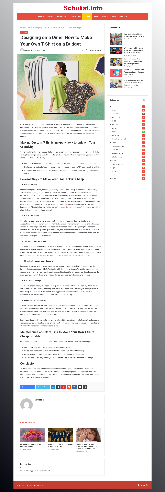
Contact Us (123, 16)
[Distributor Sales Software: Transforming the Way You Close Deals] (116, 73)
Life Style (87, 16)
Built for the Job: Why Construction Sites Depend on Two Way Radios (134, 61)
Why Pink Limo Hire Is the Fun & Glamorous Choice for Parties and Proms (133, 50)
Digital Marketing (117, 146)
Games (114, 160)
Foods (113, 171)
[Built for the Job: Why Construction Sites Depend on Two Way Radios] (116, 62)
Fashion (41, 16)
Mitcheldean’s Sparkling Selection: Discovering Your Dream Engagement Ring (86, 446)
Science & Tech (61, 16)
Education (104, 16)
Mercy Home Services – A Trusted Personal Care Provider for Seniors (133, 83)
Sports (113, 142)
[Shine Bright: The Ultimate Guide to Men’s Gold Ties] (60, 435)
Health (113, 16)
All (112, 106)
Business (50, 16)
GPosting (27, 50)
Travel (95, 16)
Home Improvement (118, 139)
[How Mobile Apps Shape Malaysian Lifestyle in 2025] (116, 39)
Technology (115, 117)
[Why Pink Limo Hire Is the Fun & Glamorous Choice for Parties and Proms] (116, 50)
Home (24, 28)
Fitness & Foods (117, 153)
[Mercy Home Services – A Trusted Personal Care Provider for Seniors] (116, 83)
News (113, 110)
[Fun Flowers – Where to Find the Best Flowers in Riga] (32, 435)
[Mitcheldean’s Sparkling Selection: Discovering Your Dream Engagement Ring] (88, 435)
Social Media (116, 150)
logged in (33, 471)
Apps (113, 168)
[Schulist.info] (82, 7)
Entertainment (76, 16)
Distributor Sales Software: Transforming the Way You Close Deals (134, 72)
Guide (113, 178)
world (113, 175)
